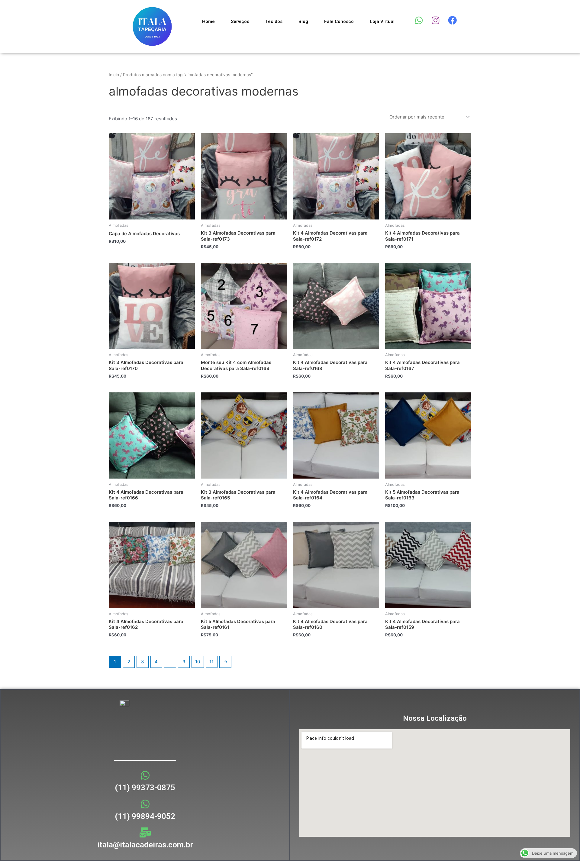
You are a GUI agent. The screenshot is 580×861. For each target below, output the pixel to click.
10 (197, 661)
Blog (303, 21)
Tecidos (273, 21)
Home (208, 21)
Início (114, 74)
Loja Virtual (382, 21)
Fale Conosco (339, 21)
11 (211, 661)
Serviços (240, 21)
